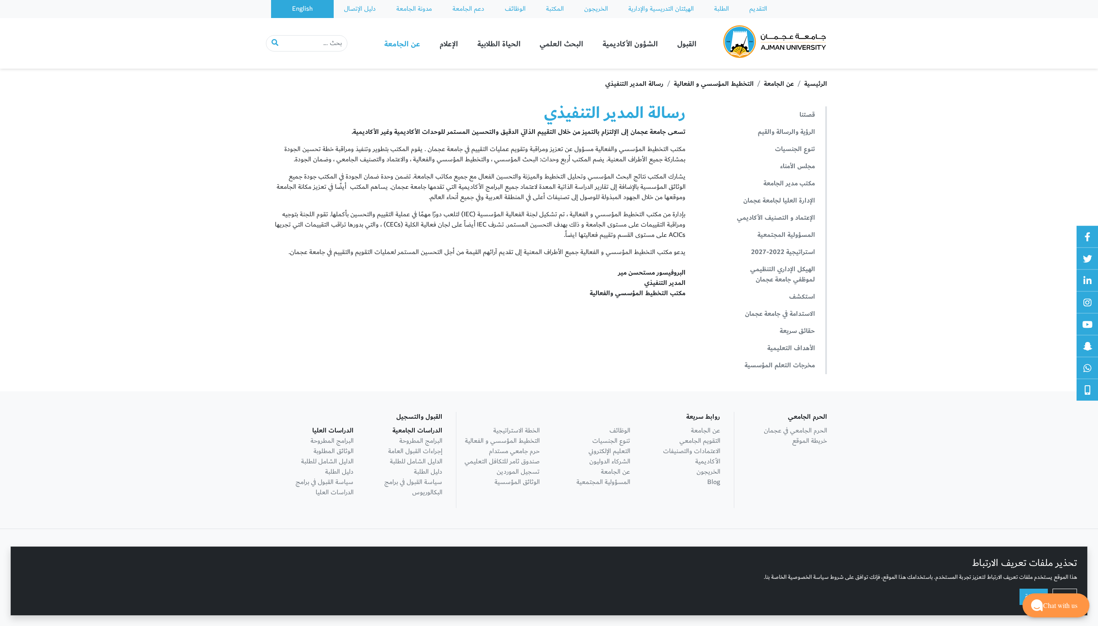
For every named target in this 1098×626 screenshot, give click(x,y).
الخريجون (596, 9)
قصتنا (807, 115)
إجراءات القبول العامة (415, 451)
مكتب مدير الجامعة (789, 183)
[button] (1056, 605)
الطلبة (721, 9)
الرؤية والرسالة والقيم (786, 132)
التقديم (758, 9)
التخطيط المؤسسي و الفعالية (714, 84)
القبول (687, 44)
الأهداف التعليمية (791, 348)
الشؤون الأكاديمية (630, 44)
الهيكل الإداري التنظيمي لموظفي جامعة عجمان (782, 274)
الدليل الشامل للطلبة (416, 461)
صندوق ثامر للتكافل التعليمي (502, 461)
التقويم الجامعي (699, 441)
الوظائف (515, 9)
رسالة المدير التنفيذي (634, 84)
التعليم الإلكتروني (609, 451)
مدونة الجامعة (414, 9)
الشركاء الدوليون (609, 461)
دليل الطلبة (428, 472)
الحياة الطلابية (499, 44)
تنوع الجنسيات (795, 149)
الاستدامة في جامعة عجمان (780, 314)
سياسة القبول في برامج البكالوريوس (413, 487)
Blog (713, 482)
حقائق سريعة (797, 331)
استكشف (802, 296)
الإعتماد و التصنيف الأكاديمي (776, 218)
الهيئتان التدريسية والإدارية (661, 9)
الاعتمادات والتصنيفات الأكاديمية (691, 456)
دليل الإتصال (360, 9)
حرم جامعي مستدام (514, 451)
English (302, 9)
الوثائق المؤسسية (517, 482)
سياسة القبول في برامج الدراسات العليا (324, 487)
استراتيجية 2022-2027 (783, 252)
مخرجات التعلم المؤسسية (780, 365)
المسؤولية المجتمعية (786, 235)
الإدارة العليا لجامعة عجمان (779, 200)
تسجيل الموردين (518, 472)
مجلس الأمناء (797, 166)
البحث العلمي (561, 44)
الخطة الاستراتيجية (516, 430)
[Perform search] (275, 43)
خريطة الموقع (809, 441)
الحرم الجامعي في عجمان (795, 430)
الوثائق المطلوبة (333, 451)
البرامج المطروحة (420, 441)
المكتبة (555, 9)
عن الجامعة (402, 44)
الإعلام (449, 44)
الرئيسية (815, 84)
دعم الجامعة (468, 9)
